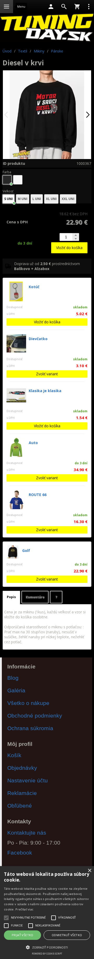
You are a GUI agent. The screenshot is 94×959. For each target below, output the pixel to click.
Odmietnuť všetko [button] (67, 935)
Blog (13, 678)
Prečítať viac (24, 909)
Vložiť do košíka (69, 247)
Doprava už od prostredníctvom (47, 266)
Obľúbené (19, 806)
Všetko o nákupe (28, 703)
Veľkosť (8, 191)
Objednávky (22, 768)
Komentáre (35, 597)
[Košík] (77, 6)
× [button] (89, 871)
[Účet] (50, 6)
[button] (47, 947)
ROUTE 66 (37, 494)
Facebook (19, 853)
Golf (26, 550)
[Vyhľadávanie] (63, 6)
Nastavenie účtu (27, 780)
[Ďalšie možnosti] (89, 6)
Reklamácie (22, 793)
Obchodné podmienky (34, 716)
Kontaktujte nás (26, 833)
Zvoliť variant (47, 373)
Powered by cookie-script (47, 953)
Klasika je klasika (45, 390)
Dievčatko (38, 338)
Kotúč (34, 286)
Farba (7, 172)
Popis (11, 597)
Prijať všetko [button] (22, 935)
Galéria (16, 690)
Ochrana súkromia (30, 728)
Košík (14, 755)
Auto (33, 442)
